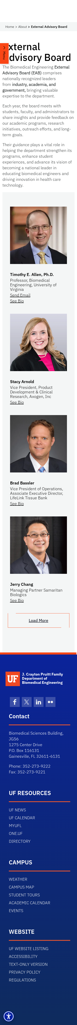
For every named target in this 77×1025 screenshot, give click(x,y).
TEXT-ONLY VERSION (28, 964)
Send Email (20, 295)
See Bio (17, 301)
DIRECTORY (20, 841)
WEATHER (18, 879)
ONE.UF (16, 833)
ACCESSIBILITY (23, 956)
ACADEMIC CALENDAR (29, 902)
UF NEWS (17, 810)
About (22, 27)
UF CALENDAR (22, 817)
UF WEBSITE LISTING (28, 948)
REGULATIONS (22, 980)
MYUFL (15, 825)
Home (9, 27)
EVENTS (16, 910)
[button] (8, 1016)
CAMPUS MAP (21, 887)
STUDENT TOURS (24, 895)
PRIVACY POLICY (24, 972)
